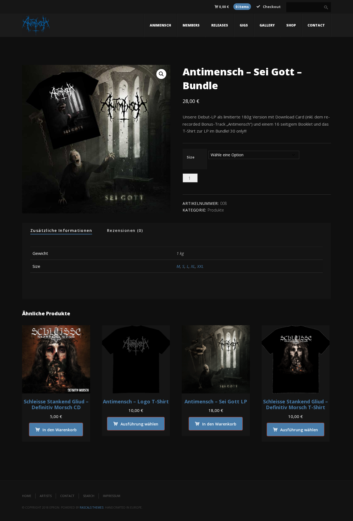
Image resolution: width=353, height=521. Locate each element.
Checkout (272, 6)
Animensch (160, 25)
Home (26, 496)
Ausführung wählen (139, 424)
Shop (291, 25)
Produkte (216, 210)
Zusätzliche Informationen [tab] (61, 230)
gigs (244, 25)
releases (219, 25)
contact (316, 25)
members (191, 25)
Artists (46, 496)
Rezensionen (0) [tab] (125, 230)
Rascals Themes (91, 507)
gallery (267, 25)
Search (88, 496)
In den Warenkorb (224, 180)
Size (190, 157)
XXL (200, 266)
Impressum (111, 496)
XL (193, 266)
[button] (161, 74)
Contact (67, 496)
